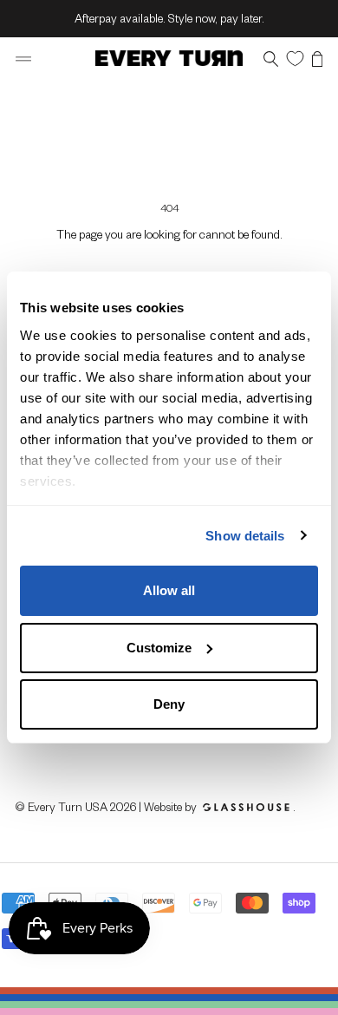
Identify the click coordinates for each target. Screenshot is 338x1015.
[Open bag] (317, 58)
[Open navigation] (23, 58)
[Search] (270, 58)
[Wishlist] (295, 57)
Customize (159, 647)
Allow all (169, 590)
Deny (169, 704)
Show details (244, 535)
